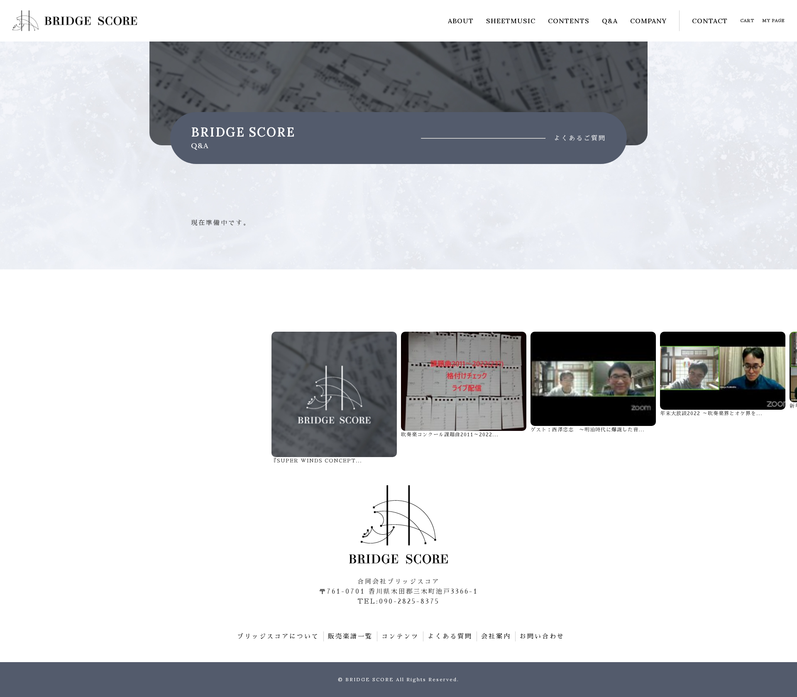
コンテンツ (400, 636)
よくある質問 (450, 636)
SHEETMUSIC (510, 20)
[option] (334, 398)
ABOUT (461, 20)
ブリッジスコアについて (278, 636)
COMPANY (648, 20)
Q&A (610, 20)
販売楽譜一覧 (350, 636)
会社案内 (496, 636)
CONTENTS (568, 20)
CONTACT (710, 20)
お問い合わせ (542, 636)
